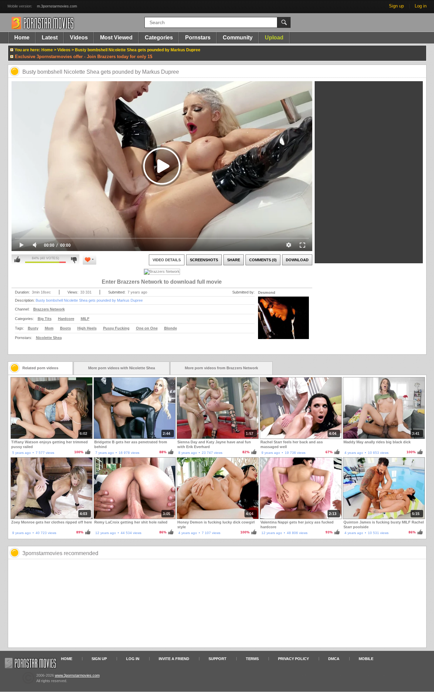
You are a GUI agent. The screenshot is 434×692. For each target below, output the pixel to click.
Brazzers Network (49, 309)
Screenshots (204, 260)
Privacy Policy (293, 659)
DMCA (333, 659)
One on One (147, 328)
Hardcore (66, 319)
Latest (50, 37)
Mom (49, 328)
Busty (33, 328)
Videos (79, 37)
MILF (85, 319)
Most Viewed (116, 37)
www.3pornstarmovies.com (77, 675)
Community (238, 37)
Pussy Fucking (116, 328)
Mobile (366, 659)
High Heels (87, 328)
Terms (252, 659)
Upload (274, 37)
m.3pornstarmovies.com (57, 6)
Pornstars (198, 37)
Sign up (396, 5)
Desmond (266, 292)
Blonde (170, 328)
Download (297, 260)
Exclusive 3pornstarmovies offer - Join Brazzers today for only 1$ (83, 56)
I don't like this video (73, 259)
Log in (421, 5)
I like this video (17, 259)
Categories (159, 37)
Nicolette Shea (49, 338)
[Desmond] (283, 322)
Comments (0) (263, 260)
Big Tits (45, 319)
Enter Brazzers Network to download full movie (162, 282)
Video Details (167, 260)
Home (21, 37)
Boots (65, 328)
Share (233, 260)
